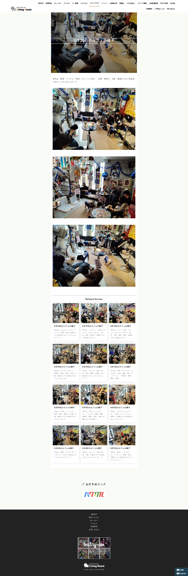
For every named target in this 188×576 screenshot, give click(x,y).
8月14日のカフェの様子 (92, 367)
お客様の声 (113, 3)
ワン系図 (75, 3)
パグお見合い (130, 3)
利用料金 (49, 3)
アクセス (67, 3)
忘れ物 (172, 3)
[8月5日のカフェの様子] (66, 435)
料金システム (94, 517)
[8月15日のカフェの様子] (66, 354)
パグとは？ (84, 3)
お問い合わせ (94, 529)
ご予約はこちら (159, 9)
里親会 (121, 3)
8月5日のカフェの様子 (64, 448)
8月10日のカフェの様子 (64, 408)
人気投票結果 (153, 3)
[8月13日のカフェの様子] (122, 354)
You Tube (164, 3)
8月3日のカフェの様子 (120, 448)
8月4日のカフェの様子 (92, 448)
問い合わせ (171, 9)
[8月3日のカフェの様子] (122, 435)
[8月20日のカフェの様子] (66, 313)
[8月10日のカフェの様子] (66, 394)
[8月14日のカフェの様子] (94, 354)
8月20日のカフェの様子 (64, 326)
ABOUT (41, 3)
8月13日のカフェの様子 (121, 367)
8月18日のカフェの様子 (121, 326)
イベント (104, 3)
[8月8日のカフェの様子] (122, 394)
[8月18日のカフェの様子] (122, 313)
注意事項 (149, 9)
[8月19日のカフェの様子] (94, 313)
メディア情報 (142, 3)
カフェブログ (94, 3)
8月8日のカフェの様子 (120, 408)
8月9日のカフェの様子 (92, 408)
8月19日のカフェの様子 (92, 326)
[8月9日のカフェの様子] (94, 394)
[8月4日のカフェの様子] (94, 435)
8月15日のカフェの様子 (64, 367)
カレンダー (58, 3)
